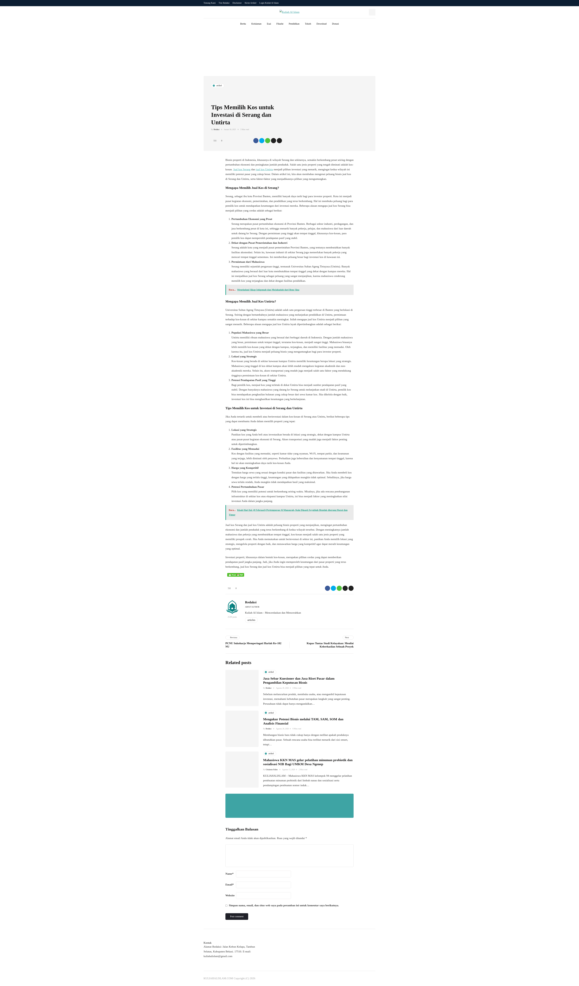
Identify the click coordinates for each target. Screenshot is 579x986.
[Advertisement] (289, 53)
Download (321, 23)
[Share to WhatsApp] (267, 140)
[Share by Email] (279, 140)
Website (230, 895)
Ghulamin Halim (272, 770)
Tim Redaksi (224, 3)
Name (229, 873)
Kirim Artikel (250, 3)
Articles (251, 619)
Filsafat (279, 23)
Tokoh (308, 23)
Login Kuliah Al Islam (269, 3)
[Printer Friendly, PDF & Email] (235, 575)
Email (229, 884)
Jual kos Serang (241, 169)
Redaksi (216, 129)
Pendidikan (294, 23)
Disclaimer (237, 3)
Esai (269, 23)
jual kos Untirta (264, 169)
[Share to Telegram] (273, 140)
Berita (243, 23)
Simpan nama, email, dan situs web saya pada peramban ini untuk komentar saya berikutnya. (284, 905)
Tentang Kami (210, 3)
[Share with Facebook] (255, 140)
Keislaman (256, 23)
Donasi (335, 23)
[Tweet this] (261, 140)
